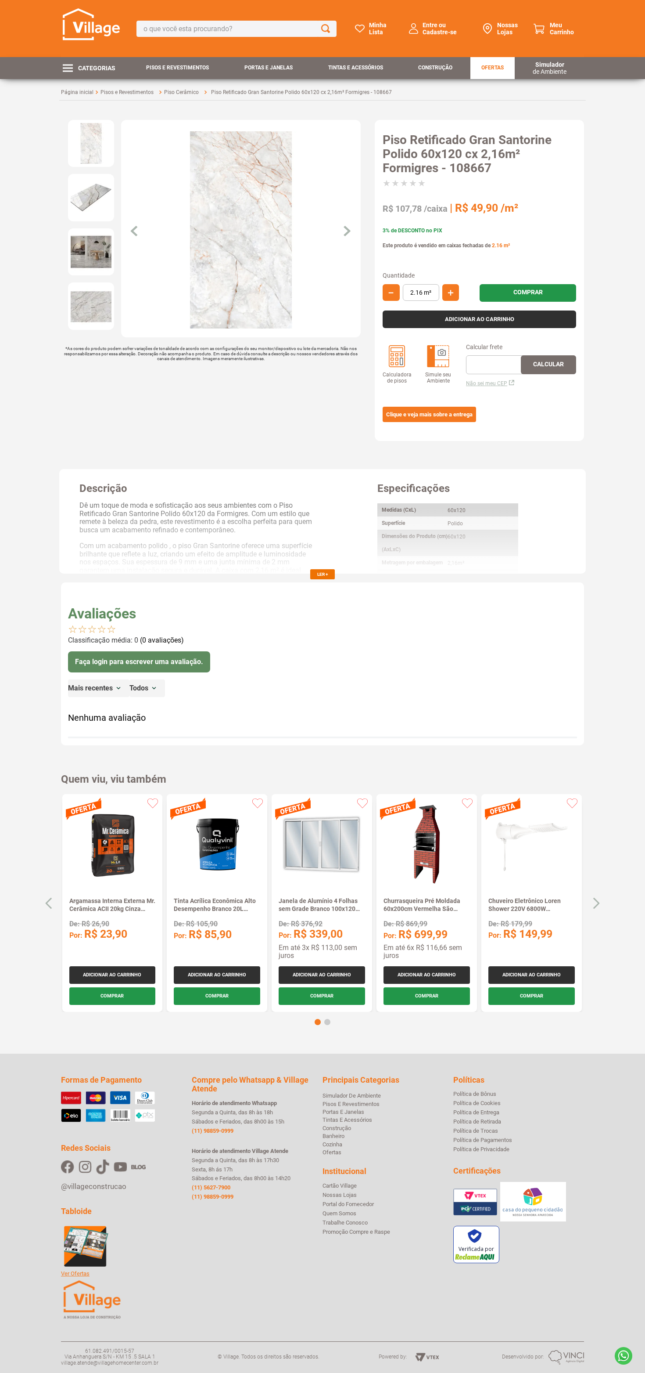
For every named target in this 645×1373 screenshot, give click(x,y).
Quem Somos (339, 1213)
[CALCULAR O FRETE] (548, 364)
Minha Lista (378, 29)
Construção (435, 68)
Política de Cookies (477, 1103)
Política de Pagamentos (482, 1140)
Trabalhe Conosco (345, 1223)
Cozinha (332, 1144)
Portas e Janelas (268, 68)
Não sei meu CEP (486, 383)
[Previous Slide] (49, 903)
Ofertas (492, 68)
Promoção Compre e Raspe (356, 1232)
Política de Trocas (475, 1131)
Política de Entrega (476, 1112)
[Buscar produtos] (327, 29)
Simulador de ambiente (351, 1095)
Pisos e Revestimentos (177, 68)
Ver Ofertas (75, 1274)
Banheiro (333, 1136)
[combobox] (236, 29)
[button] (429, 414)
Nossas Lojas (507, 29)
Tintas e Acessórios (355, 68)
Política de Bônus (474, 1094)
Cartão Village (339, 1186)
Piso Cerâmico (181, 92)
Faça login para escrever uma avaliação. (139, 662)
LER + (322, 574)
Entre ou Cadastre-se (440, 29)
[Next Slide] (596, 903)
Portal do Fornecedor (348, 1204)
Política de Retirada (477, 1122)
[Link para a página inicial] (77, 92)
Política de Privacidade (481, 1149)
